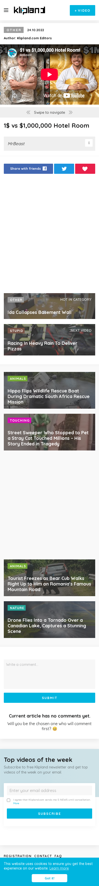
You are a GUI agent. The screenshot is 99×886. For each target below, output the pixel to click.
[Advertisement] (49, 234)
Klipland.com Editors (34, 38)
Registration (18, 856)
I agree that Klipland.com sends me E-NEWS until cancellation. (52, 801)
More (16, 803)
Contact (43, 856)
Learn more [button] (59, 868)
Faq (58, 856)
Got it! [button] (49, 878)
